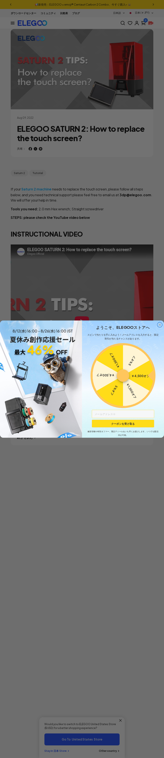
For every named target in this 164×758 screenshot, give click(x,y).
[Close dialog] (160, 324)
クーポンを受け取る (123, 423)
